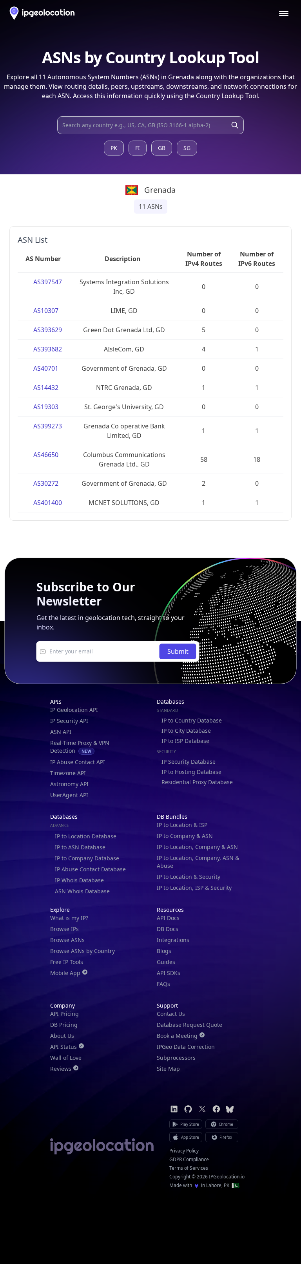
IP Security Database (188, 761)
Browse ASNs (67, 940)
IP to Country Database (191, 720)
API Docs (168, 918)
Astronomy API (69, 784)
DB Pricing (64, 1024)
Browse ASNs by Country (82, 951)
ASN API (60, 731)
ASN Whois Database (82, 891)
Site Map (168, 1068)
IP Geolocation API (74, 709)
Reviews (60, 1068)
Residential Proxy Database (197, 782)
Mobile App (65, 973)
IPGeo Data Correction (186, 1046)
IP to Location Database (85, 836)
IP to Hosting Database (191, 772)
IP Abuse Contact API (77, 762)
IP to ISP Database (185, 740)
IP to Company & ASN (185, 836)
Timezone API (68, 773)
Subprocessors (176, 1057)
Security (166, 751)
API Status (63, 1046)
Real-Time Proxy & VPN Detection (79, 746)
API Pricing (64, 1013)
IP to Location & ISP (182, 825)
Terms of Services (188, 1168)
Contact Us (171, 1013)
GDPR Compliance (189, 1159)
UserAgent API (69, 795)
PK (114, 148)
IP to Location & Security (188, 876)
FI (137, 148)
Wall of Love (66, 1057)
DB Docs (167, 929)
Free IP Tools (66, 962)
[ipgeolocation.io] (42, 13)
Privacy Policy (184, 1151)
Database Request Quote (189, 1024)
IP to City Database (186, 730)
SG (186, 148)
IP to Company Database (87, 858)
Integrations (173, 940)
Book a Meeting (177, 1035)
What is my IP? (69, 918)
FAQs (163, 984)
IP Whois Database (79, 880)
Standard (167, 710)
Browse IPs (64, 929)
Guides (166, 962)
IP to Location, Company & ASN (197, 847)
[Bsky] (230, 1109)
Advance (59, 825)
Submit (178, 651)
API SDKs (168, 973)
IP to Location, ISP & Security (194, 887)
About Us (62, 1035)
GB (161, 148)
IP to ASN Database (80, 847)
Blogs (164, 951)
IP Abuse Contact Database (90, 869)
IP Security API (69, 720)
